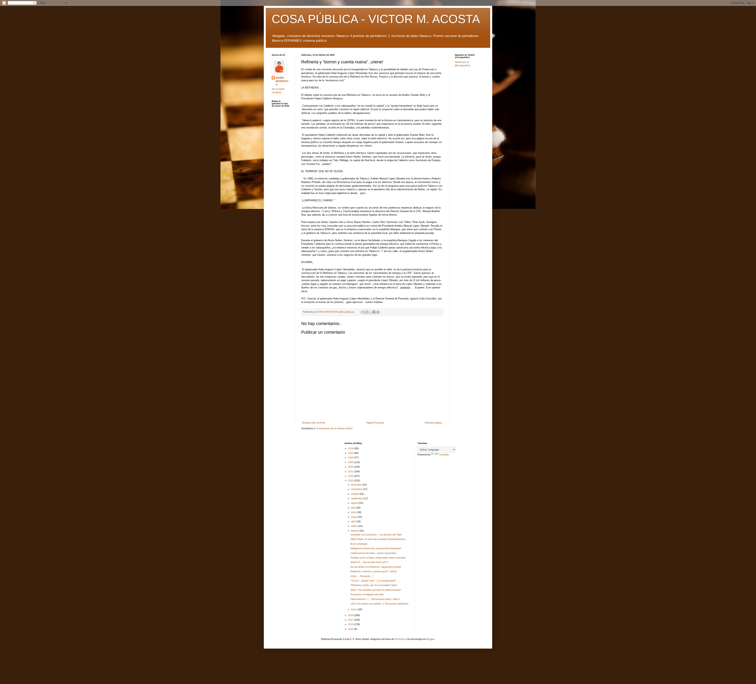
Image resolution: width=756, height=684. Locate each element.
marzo (354, 526)
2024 (351, 457)
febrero (355, 530)
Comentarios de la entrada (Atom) (334, 428)
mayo (354, 517)
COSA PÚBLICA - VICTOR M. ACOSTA (376, 19)
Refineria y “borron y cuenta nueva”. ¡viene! (373, 571)
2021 (351, 471)
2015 (351, 629)
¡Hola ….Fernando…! (361, 576)
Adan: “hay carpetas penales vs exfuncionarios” (375, 590)
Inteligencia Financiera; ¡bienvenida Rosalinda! (375, 548)
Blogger (430, 639)
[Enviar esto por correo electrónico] (363, 312)
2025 (351, 453)
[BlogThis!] (367, 312)
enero (354, 609)
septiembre (357, 498)
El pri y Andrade (358, 544)
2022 (351, 466)
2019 (351, 480)
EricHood (400, 639)
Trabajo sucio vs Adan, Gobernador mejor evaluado (378, 557)
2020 (351, 476)
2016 (351, 624)
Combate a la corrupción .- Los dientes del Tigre (376, 534)
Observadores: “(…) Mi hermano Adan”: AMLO (374, 599)
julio (353, 507)
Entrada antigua (433, 422)
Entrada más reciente (313, 422)
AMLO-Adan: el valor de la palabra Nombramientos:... (379, 539)
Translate (444, 454)
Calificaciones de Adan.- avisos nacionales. (373, 553)
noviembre (357, 489)
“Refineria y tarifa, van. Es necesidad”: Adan (373, 585)
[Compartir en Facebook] (374, 312)
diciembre (356, 484)
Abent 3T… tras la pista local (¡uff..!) (369, 562)
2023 (351, 462)
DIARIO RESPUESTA (282, 81)
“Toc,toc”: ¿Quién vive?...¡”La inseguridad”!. (373, 580)
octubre (355, 494)
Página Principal (375, 422)
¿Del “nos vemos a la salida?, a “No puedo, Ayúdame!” (379, 603)
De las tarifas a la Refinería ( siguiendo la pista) (375, 567)
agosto (355, 503)
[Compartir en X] (370, 312)
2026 (351, 448)
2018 (351, 615)
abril (353, 521)
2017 (351, 619)
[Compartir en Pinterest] (378, 312)
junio (354, 512)
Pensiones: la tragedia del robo (367, 594)
